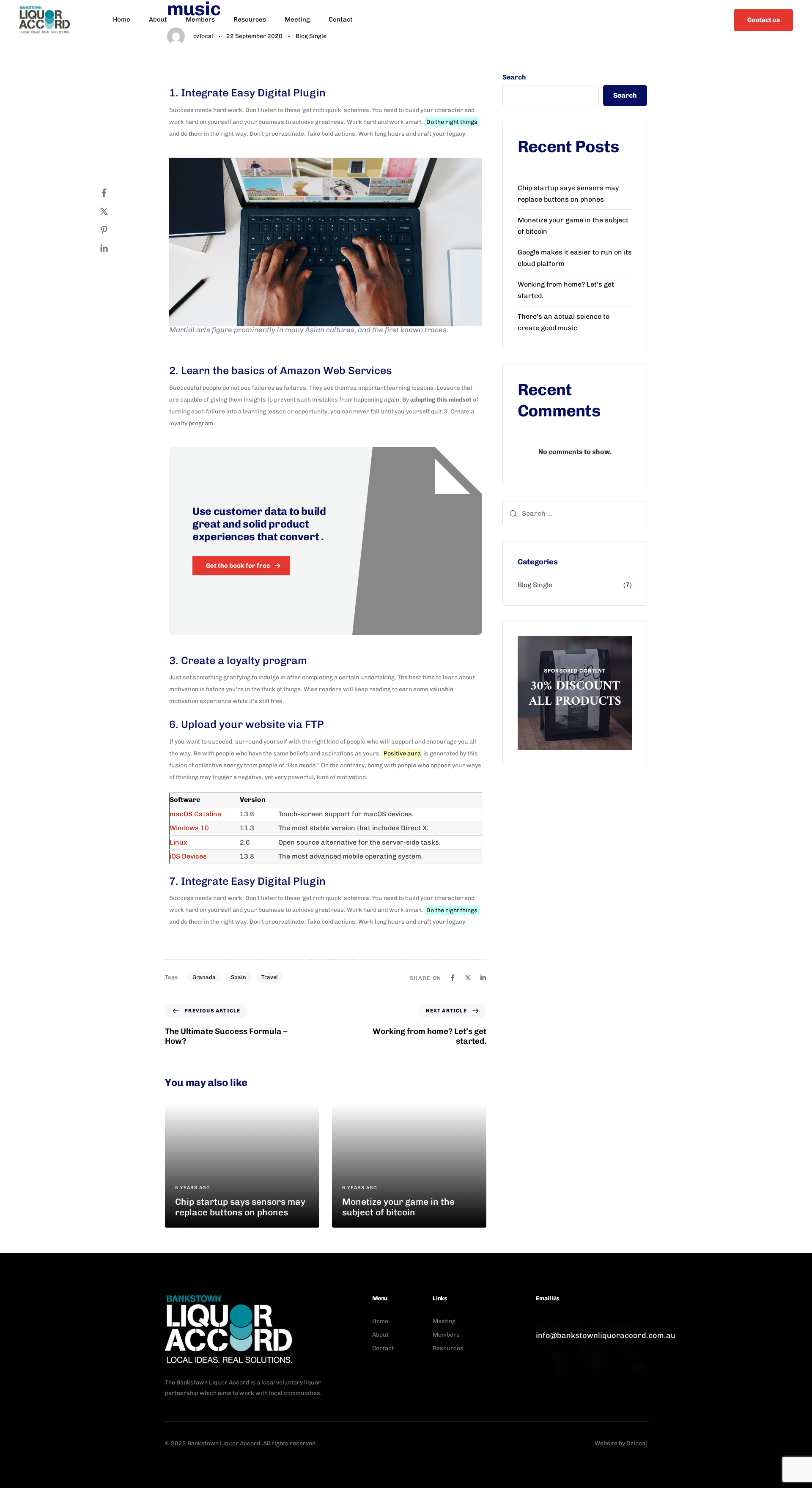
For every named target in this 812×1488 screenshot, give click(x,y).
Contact (341, 19)
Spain (238, 977)
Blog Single (535, 585)
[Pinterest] (112, 230)
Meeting (297, 19)
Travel (269, 977)
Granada (204, 977)
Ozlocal (636, 1443)
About (158, 19)
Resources (249, 19)
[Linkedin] (112, 248)
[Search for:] (574, 513)
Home (121, 19)
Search (514, 77)
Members (200, 19)
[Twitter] (112, 211)
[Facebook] (112, 193)
